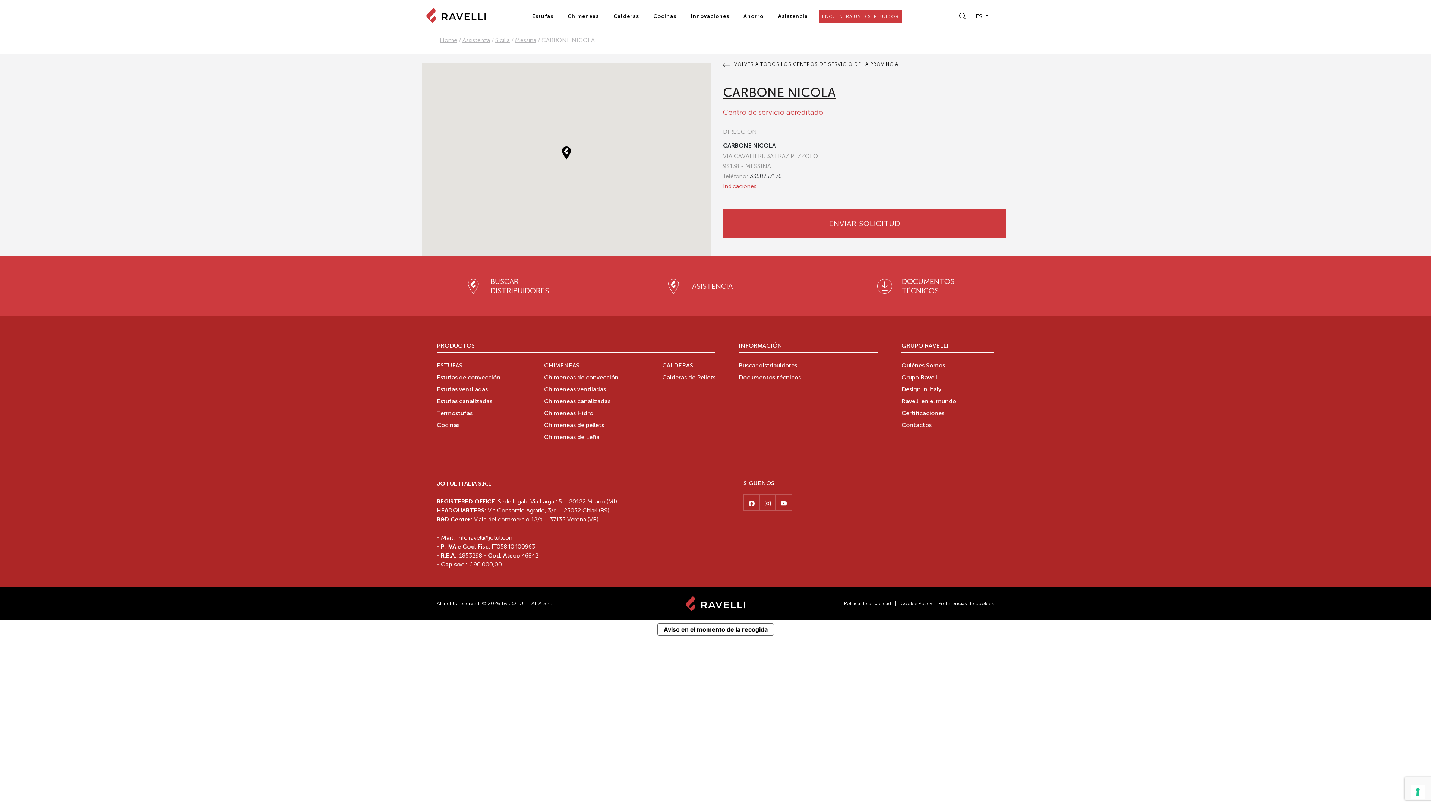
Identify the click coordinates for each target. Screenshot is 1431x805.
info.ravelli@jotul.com (486, 537)
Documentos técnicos (770, 378)
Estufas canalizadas (464, 402)
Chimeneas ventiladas (575, 390)
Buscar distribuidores (768, 366)
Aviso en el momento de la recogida (716, 629)
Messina (525, 40)
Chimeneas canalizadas (577, 402)
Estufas (542, 16)
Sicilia (502, 40)
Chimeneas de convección (581, 378)
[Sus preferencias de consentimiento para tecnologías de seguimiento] (1418, 792)
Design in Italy (921, 390)
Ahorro (753, 16)
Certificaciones (922, 414)
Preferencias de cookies (966, 603)
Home (448, 40)
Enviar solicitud (864, 223)
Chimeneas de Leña (572, 438)
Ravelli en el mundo (928, 402)
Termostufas (455, 414)
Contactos (916, 426)
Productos (456, 346)
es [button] (980, 16)
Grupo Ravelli (924, 346)
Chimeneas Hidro (568, 414)
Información (760, 346)
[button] (963, 16)
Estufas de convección (468, 378)
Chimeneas (583, 16)
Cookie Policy (916, 603)
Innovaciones (710, 16)
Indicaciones (739, 186)
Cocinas (664, 16)
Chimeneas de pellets (574, 426)
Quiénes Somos (923, 366)
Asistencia (793, 16)
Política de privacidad (867, 603)
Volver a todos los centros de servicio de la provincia (815, 64)
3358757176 (766, 176)
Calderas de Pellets (689, 378)
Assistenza (476, 40)
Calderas (626, 16)
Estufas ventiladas (462, 390)
